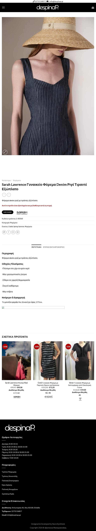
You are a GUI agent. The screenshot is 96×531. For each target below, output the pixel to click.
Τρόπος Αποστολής (10, 476)
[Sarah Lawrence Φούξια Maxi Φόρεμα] (16, 360)
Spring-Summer (19, 227)
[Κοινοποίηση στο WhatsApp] (4, 232)
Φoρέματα (17, 180)
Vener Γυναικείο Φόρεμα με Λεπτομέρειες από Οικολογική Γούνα (79, 385)
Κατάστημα (6, 180)
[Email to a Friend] (13, 232)
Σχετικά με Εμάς (8, 494)
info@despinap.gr (56, 1)
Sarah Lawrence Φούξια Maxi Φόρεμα (16, 384)
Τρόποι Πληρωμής (9, 472)
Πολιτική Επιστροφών (10, 480)
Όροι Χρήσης (7, 485)
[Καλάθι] (93, 7)
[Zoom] (5, 152)
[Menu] (3, 7)
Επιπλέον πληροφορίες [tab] (53, 247)
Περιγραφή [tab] (36, 247)
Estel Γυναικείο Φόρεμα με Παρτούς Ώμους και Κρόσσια (48, 384)
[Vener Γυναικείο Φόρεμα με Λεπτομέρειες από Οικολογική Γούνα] (79, 360)
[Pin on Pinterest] (18, 232)
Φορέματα (28, 227)
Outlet (10, 227)
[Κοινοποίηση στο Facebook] (9, 232)
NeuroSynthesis (58, 524)
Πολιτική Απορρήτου (10, 489)
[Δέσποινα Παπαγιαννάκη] (48, 7)
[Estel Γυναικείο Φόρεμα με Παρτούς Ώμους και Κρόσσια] (47, 360)
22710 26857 (40, 1)
